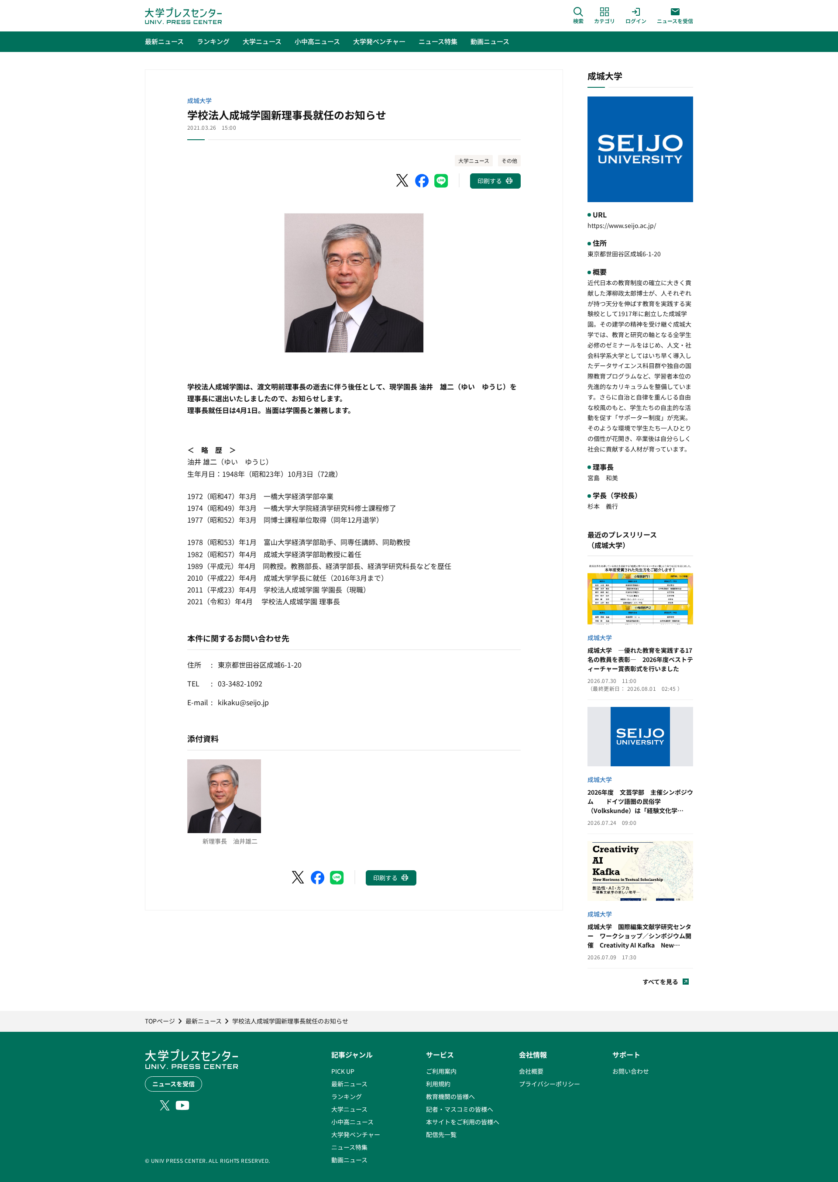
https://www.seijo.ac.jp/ (621, 225)
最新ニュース (349, 1083)
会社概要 (531, 1071)
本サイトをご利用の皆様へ (462, 1121)
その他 (509, 160)
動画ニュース (349, 1159)
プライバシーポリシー (549, 1083)
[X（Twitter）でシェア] (403, 181)
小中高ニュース (352, 1121)
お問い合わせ (630, 1071)
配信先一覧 (441, 1134)
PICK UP (342, 1071)
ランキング (346, 1096)
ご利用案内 (441, 1071)
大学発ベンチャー (355, 1134)
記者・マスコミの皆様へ (459, 1109)
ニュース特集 (349, 1147)
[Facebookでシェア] (422, 181)
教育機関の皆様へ (450, 1096)
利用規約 (438, 1083)
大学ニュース (473, 160)
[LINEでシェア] (441, 181)
